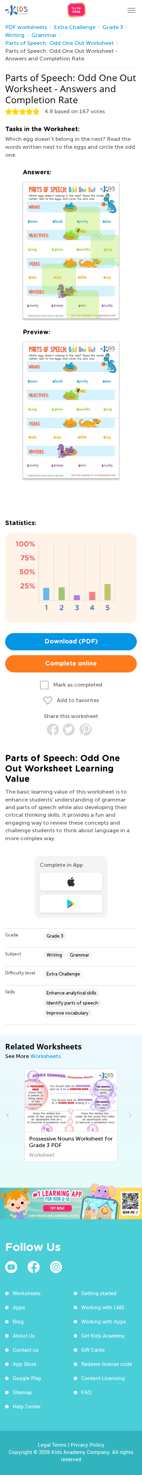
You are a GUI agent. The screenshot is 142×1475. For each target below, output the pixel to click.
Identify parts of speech (72, 1003)
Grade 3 (112, 27)
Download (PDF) (71, 642)
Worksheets (45, 1056)
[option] (71, 1115)
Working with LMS (102, 1307)
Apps (19, 1307)
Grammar (44, 35)
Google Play (27, 1378)
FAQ (86, 1392)
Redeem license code (106, 1363)
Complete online (71, 664)
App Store (24, 1363)
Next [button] (129, 1115)
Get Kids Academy (103, 1335)
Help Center (27, 1406)
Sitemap (22, 1392)
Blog (18, 1321)
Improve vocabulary (68, 1013)
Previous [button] (8, 1115)
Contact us (26, 1349)
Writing (14, 35)
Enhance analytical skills (72, 993)
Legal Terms (52, 1444)
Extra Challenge (74, 27)
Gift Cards (93, 1349)
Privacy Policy (87, 1444)
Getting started (98, 1293)
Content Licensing (103, 1378)
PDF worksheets (26, 27)
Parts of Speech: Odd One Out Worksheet (59, 43)
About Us (24, 1335)
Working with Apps (103, 1321)
